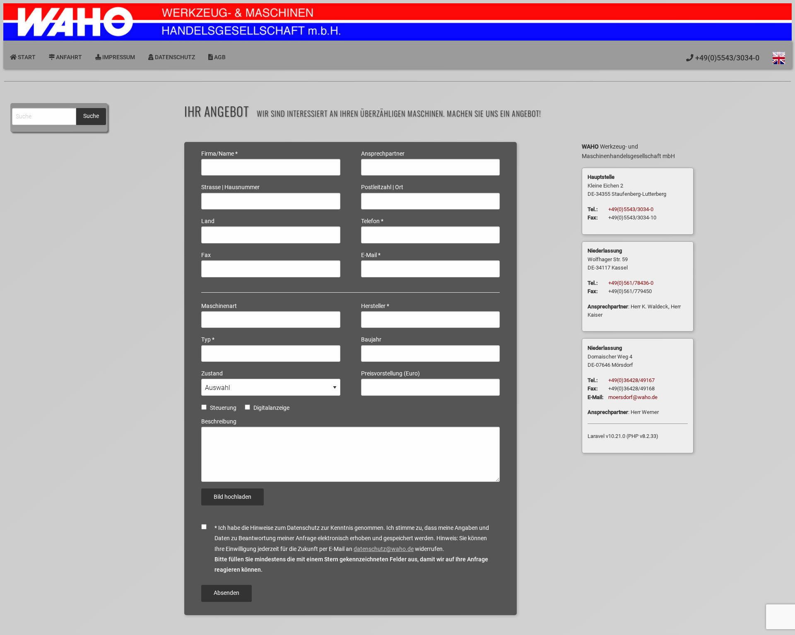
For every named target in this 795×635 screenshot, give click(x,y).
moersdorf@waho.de (633, 397)
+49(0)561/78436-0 (630, 283)
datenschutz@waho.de (384, 549)
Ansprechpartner (383, 153)
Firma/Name (219, 153)
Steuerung (223, 407)
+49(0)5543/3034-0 (630, 209)
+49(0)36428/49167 (631, 380)
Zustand (212, 373)
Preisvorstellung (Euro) (390, 373)
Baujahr (371, 339)
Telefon (372, 221)
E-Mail (371, 255)
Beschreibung (218, 421)
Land (207, 221)
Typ (207, 339)
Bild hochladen (232, 496)
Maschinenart (219, 306)
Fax (206, 255)
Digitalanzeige (271, 407)
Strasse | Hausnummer (230, 187)
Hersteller (375, 306)
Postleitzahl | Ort (382, 187)
